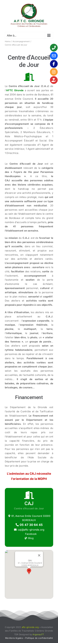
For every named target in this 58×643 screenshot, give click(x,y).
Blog (31, 538)
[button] (29, 571)
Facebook (30, 533)
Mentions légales (14, 638)
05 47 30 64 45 (31, 525)
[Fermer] (39, 555)
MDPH (42, 479)
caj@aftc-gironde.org (31, 529)
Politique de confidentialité (39, 638)
